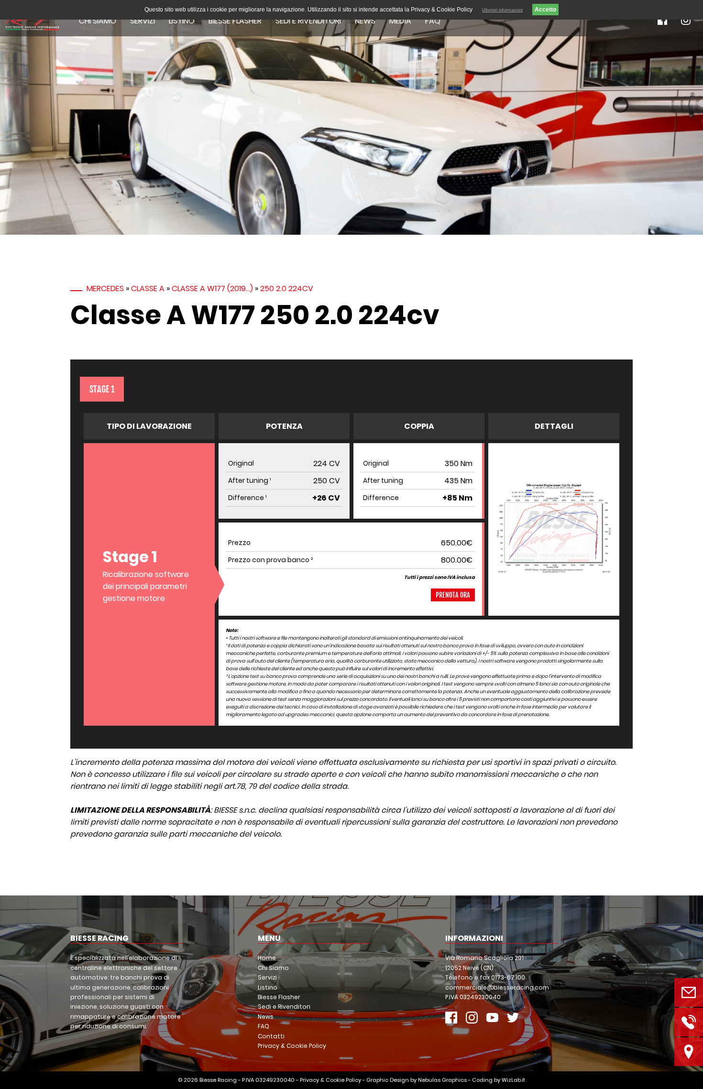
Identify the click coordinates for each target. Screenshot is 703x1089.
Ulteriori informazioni (502, 10)
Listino (182, 20)
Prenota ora (453, 595)
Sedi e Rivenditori (308, 20)
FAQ (432, 20)
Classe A (148, 288)
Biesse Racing (218, 1080)
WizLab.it (513, 1080)
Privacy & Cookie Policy (292, 1046)
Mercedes (105, 288)
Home (267, 958)
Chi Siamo (97, 20)
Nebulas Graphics (442, 1080)
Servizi (142, 20)
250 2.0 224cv (286, 288)
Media (400, 20)
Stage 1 (101, 389)
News (365, 20)
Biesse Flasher (235, 20)
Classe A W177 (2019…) (212, 288)
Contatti (271, 1036)
